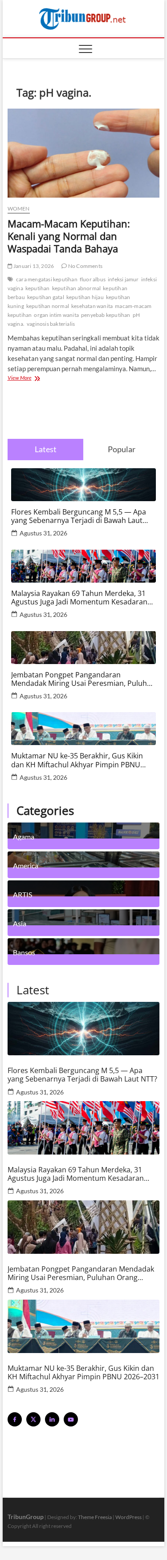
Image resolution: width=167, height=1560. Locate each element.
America (25, 865)
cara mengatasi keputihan (46, 279)
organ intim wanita (56, 315)
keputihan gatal (45, 297)
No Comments (84, 266)
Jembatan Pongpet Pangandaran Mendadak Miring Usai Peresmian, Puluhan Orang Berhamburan (83, 679)
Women (19, 208)
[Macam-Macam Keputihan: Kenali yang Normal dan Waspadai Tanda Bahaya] (84, 153)
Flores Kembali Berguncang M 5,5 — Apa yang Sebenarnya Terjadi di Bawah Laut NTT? (78, 516)
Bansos (24, 952)
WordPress (128, 1517)
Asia (19, 923)
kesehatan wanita (92, 306)
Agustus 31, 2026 (43, 533)
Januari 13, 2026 (33, 266)
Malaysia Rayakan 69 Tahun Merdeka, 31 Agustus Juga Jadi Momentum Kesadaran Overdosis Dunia (79, 597)
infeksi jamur (123, 279)
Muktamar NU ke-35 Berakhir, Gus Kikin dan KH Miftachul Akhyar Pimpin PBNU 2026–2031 (77, 760)
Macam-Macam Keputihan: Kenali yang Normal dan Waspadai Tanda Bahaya (69, 236)
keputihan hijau (85, 297)
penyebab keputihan (105, 315)
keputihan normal (47, 306)
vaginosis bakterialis (51, 323)
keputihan (37, 288)
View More (31, 378)
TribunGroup (26, 1516)
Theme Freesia (95, 1517)
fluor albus (93, 279)
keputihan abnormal (76, 288)
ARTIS (22, 894)
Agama (23, 836)
